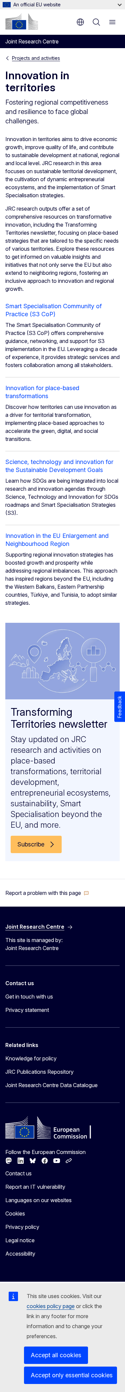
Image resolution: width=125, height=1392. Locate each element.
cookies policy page (51, 1306)
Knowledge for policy (31, 1058)
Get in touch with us (29, 996)
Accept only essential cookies (72, 1375)
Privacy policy (22, 1227)
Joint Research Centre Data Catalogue (51, 1085)
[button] (47, 893)
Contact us (18, 1173)
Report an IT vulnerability (35, 1186)
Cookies (15, 1213)
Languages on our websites (38, 1200)
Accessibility (20, 1253)
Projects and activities (36, 58)
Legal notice (20, 1240)
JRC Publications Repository (39, 1071)
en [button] (80, 22)
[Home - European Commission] (21, 21)
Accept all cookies (56, 1355)
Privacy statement (27, 1010)
